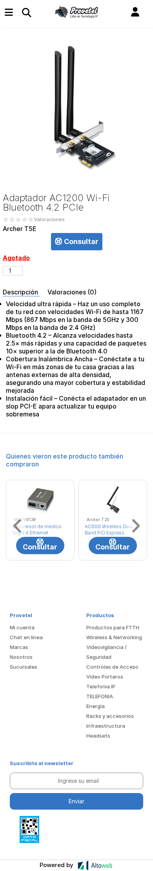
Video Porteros (104, 676)
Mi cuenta (22, 627)
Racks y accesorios (110, 716)
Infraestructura (105, 726)
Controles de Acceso (112, 667)
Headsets (98, 735)
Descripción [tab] (21, 292)
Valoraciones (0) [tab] (72, 292)
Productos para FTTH (112, 627)
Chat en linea (26, 637)
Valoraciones (49, 219)
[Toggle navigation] (26, 12)
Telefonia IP (100, 686)
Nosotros (21, 657)
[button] (135, 12)
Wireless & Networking (114, 637)
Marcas (19, 647)
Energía (95, 706)
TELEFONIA (99, 696)
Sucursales (23, 667)
